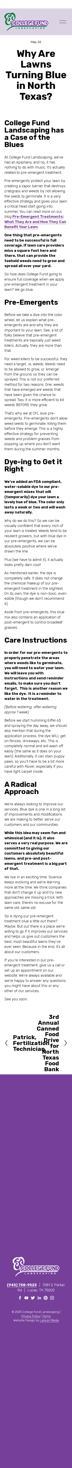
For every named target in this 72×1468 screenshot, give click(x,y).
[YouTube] (26, 1298)
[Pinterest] (46, 1298)
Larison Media (49, 1320)
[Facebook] (20, 1298)
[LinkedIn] (39, 1298)
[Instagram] (52, 1298)
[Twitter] (33, 1298)
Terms (46, 1316)
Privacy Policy (30, 1316)
